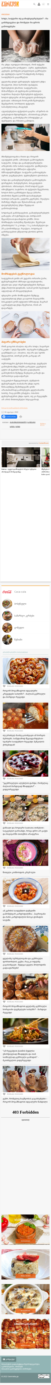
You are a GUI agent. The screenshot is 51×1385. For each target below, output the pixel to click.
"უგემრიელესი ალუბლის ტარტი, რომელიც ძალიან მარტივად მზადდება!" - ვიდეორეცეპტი (25, 786)
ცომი (17, 427)
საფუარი (31, 422)
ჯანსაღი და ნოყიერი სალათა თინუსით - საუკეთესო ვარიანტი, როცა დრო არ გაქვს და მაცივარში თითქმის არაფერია (25, 831)
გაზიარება (11, 417)
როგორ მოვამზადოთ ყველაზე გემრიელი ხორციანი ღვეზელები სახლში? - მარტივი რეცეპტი (25, 1009)
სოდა (12, 427)
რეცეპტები (25, 1241)
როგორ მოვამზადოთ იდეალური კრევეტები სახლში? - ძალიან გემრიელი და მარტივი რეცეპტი (24, 694)
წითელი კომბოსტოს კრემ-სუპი (19, 872)
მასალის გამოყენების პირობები (14, 408)
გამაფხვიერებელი (18, 422)
